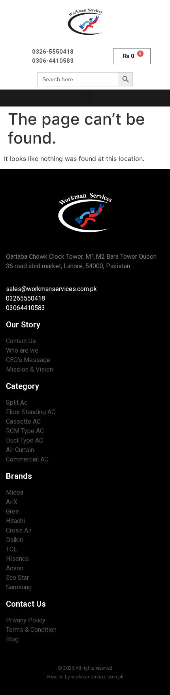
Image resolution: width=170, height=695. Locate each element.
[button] (85, 96)
